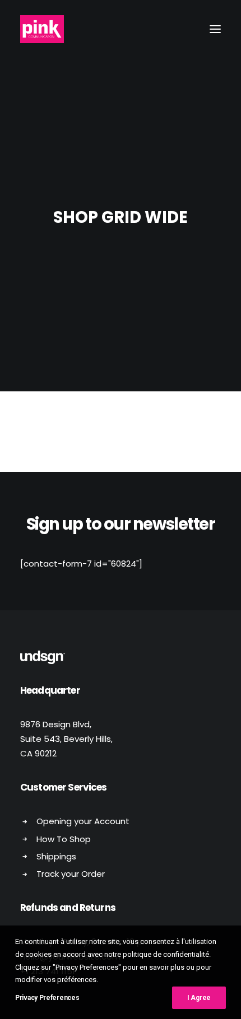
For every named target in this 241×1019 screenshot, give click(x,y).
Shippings (56, 856)
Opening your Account (82, 821)
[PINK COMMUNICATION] (42, 29)
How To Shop (63, 839)
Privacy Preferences (47, 998)
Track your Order (70, 874)
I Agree (199, 998)
